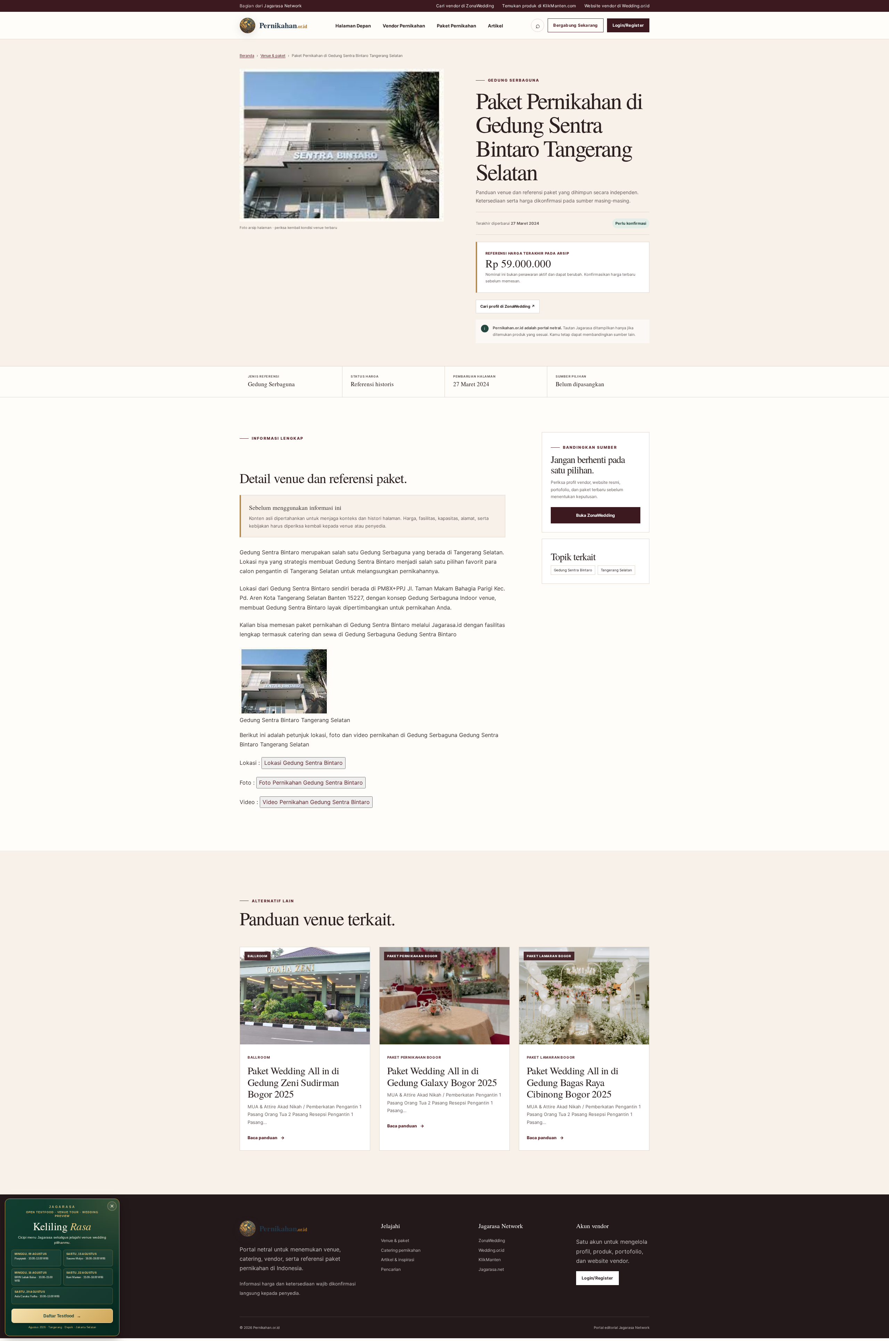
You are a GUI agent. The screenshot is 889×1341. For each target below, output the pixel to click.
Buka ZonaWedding (595, 515)
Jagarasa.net (491, 1269)
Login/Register (628, 25)
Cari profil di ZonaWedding (507, 306)
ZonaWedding (492, 1240)
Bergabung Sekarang (575, 25)
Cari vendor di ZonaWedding (465, 5)
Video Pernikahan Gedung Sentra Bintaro (316, 801)
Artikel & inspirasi (397, 1259)
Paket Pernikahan (456, 25)
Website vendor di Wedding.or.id (616, 5)
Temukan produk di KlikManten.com (539, 5)
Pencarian (391, 1269)
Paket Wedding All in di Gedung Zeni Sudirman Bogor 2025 (293, 1082)
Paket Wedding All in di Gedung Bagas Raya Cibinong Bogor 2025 (572, 1082)
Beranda (247, 55)
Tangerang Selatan (616, 570)
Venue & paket (272, 55)
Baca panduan (266, 1137)
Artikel (495, 25)
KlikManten (490, 1259)
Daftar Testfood (62, 1316)
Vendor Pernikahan (404, 25)
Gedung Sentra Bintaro (573, 570)
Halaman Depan (353, 25)
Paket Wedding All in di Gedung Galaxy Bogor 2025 (442, 1076)
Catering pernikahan (401, 1250)
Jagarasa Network (283, 5)
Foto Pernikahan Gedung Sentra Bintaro (311, 782)
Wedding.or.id (491, 1250)
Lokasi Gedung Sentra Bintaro (303, 762)
